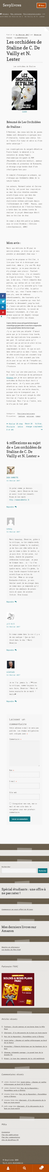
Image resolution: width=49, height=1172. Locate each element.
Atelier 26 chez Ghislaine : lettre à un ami (15, 426)
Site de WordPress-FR (10, 1140)
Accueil (5, 14)
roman (38, 416)
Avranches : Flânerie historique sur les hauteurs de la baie (25, 1047)
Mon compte (8, 1168)
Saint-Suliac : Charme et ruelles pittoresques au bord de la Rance (25, 1041)
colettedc (11, 672)
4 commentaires (21, 37)
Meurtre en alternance (10, 947)
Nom (11, 770)
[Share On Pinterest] (3, 312)
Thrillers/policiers (32, 14)
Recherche (24, 1168)
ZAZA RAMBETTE (12, 477)
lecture (21, 416)
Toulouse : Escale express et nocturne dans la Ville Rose (24, 1028)
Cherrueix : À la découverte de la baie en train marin (25, 1033)
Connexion (6, 1132)
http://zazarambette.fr (19, 500)
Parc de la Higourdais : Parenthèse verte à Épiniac (24, 1036)
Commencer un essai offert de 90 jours (17, 909)
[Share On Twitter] (3, 301)
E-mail (13, 781)
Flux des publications (10, 1135)
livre (24, 111)
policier (30, 416)
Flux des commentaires (11, 1137)
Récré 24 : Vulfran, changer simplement (33, 425)
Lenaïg (9, 529)
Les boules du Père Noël (11, 949)
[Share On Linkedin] (3, 307)
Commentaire (15, 739)
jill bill (11, 624)
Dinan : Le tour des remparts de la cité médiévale (24, 1058)
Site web (13, 792)
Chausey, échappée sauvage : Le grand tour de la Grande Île (23, 1053)
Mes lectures (16, 14)
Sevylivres (12, 5)
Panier (38, 1166)
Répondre (10, 507)
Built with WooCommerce (13, 1163)
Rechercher (6, 867)
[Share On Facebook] (3, 296)
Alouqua (10, 378)
